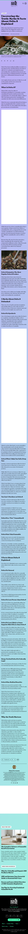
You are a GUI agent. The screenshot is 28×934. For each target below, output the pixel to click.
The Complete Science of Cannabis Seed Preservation (13, 847)
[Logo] (14, 3)
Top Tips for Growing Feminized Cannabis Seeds (12, 888)
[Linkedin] (15, 782)
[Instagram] (13, 782)
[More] (18, 759)
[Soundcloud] (17, 916)
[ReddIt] (10, 61)
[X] (4, 61)
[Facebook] (1, 61)
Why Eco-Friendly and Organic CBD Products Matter (14, 872)
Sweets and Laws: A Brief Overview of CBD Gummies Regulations (13, 883)
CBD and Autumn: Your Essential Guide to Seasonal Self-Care (13, 877)
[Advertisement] (14, 168)
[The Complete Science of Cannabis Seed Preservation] (14, 837)
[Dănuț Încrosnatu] (14, 767)
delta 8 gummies (21, 278)
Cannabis (4, 13)
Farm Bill (9, 669)
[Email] (13, 61)
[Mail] (17, 782)
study (2, 632)
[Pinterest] (7, 61)
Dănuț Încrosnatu (14, 770)
